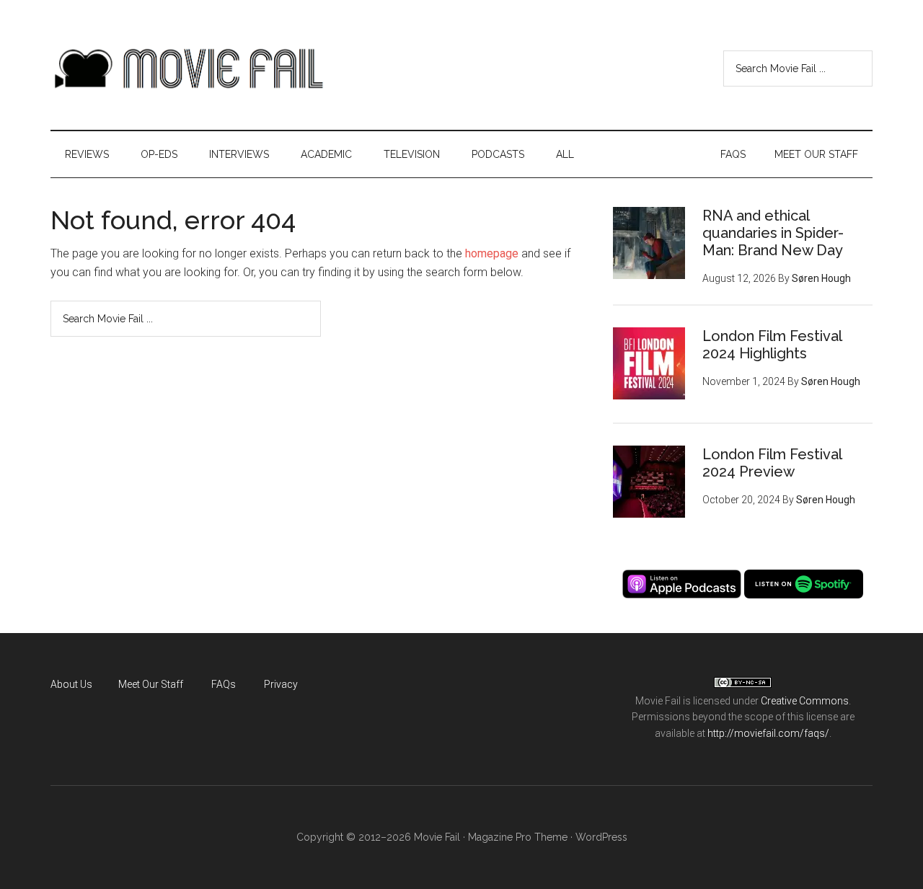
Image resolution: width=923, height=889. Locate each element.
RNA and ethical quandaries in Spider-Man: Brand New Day (773, 233)
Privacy (281, 684)
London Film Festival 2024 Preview (772, 463)
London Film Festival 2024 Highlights (772, 344)
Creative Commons (805, 701)
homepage (491, 253)
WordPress (601, 837)
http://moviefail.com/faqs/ (768, 733)
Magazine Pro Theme (518, 837)
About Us (71, 684)
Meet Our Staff (150, 684)
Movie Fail (187, 68)
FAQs (223, 684)
